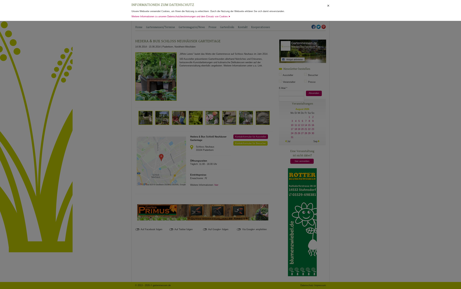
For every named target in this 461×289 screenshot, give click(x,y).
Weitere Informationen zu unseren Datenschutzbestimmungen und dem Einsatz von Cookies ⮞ (180, 16)
